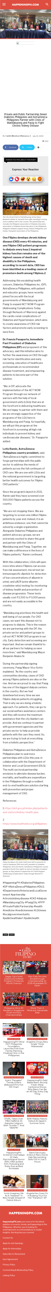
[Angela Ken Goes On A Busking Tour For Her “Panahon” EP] (37, 1181)
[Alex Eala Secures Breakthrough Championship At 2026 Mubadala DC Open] (37, 967)
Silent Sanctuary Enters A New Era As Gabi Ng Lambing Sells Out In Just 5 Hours (37, 1157)
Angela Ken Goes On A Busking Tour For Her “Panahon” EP (37, 1195)
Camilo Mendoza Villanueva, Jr (18, 136)
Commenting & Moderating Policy (18, 1270)
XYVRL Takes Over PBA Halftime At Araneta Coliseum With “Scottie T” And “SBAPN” (13, 1123)
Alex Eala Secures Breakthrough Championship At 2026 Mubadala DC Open (37, 981)
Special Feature (14, 1039)
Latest (5, 935)
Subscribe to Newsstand (14, 1254)
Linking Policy (9, 1275)
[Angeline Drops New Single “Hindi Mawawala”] (37, 1030)
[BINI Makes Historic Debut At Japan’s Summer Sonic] (37, 1107)
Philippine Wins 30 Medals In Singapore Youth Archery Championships (13, 1011)
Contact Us (8, 1238)
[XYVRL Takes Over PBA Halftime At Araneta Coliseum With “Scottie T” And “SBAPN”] (14, 1107)
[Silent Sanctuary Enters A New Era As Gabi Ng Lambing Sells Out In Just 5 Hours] (37, 1141)
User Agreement (10, 1259)
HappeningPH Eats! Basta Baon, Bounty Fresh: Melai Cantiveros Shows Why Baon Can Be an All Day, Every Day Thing (37, 1087)
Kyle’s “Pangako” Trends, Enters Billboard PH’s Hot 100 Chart (13, 1083)
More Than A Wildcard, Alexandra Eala (37, 1010)
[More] (38, 147)
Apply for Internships (12, 1248)
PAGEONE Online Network (37, 1039)
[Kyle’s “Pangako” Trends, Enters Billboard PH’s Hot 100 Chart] (14, 1068)
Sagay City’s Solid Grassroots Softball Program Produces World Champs (14, 980)
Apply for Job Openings (13, 1243)
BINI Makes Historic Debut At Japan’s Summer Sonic (37, 1121)
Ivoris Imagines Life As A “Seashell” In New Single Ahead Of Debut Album (14, 1196)
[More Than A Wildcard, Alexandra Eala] (37, 999)
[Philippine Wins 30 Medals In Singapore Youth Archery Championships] (14, 999)
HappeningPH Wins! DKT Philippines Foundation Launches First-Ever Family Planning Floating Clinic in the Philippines (13, 1049)
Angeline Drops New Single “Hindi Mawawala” (37, 1044)
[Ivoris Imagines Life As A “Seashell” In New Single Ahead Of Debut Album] (14, 1181)
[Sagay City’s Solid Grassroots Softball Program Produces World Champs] (14, 967)
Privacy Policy (9, 1264)
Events (12, 935)
